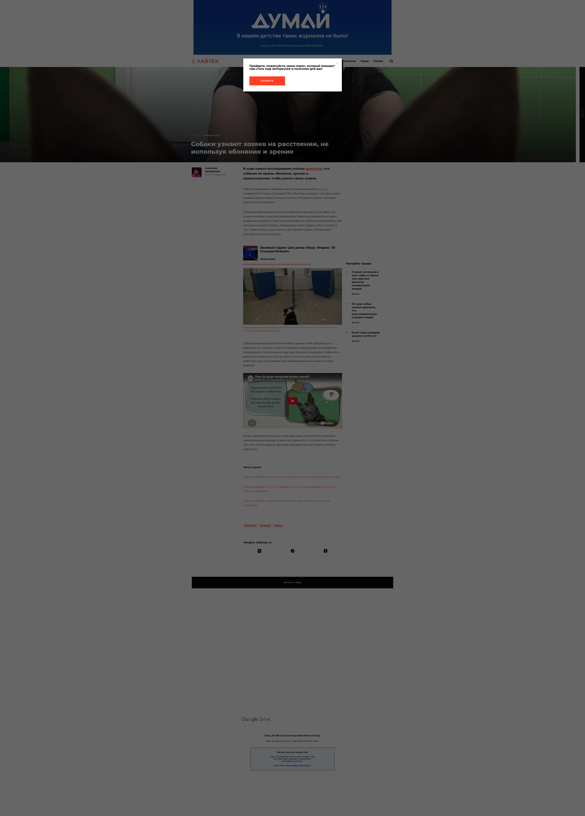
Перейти (267, 81)
